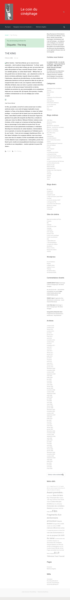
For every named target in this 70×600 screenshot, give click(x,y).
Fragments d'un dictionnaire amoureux (54, 518)
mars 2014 (49, 336)
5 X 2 (57, 486)
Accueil (6, 35)
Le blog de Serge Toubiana (54, 156)
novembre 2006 (51, 432)
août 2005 (49, 459)
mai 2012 (49, 343)
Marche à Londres (51, 205)
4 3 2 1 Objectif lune (51, 486)
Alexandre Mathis (51, 122)
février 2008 (50, 406)
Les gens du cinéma (52, 244)
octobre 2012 (50, 342)
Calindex (49, 224)
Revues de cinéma (51, 249)
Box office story (51, 132)
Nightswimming (51, 168)
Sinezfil (49, 175)
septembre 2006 (51, 436)
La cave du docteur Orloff (53, 200)
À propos (8, 27)
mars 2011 (49, 350)
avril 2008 (49, 402)
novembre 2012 (51, 340)
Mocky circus (59, 548)
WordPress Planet (51, 272)
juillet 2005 (49, 461)
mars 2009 (49, 384)
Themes (49, 269)
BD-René (49, 189)
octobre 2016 (50, 327)
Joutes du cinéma (51, 526)
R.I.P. (48, 108)
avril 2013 (49, 338)
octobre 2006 (50, 434)
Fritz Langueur (50, 148)
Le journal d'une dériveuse (54, 203)
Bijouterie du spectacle (53, 125)
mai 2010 (49, 359)
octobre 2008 (50, 391)
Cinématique (50, 136)
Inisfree (49, 150)
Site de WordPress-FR (52, 584)
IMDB (62, 523)
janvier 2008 (50, 407)
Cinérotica (55, 499)
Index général (50, 101)
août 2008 (49, 395)
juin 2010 (49, 358)
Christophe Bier (54, 497)
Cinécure (49, 134)
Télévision (49, 110)
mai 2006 (49, 443)
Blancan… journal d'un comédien (55, 127)
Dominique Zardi (57, 508)
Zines (48, 179)
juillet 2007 (49, 418)
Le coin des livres (51, 104)
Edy (62, 508)
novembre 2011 (51, 345)
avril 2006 (49, 445)
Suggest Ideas (51, 265)
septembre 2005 (51, 457)
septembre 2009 (51, 374)
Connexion (49, 579)
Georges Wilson (57, 523)
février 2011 (50, 352)
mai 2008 (49, 400)
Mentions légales (41, 27)
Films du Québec (51, 145)
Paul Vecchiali (60, 550)
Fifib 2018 (49, 511)
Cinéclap (49, 228)
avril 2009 (49, 382)
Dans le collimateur (57, 504)
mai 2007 (49, 422)
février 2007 (50, 427)
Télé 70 (48, 177)
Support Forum (51, 267)
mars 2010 (49, 363)
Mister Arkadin (51, 166)
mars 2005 (49, 468)
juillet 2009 (49, 377)
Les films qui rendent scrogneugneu (55, 545)
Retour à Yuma (50, 248)
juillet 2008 (49, 397)
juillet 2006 (49, 440)
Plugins (49, 263)
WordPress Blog (51, 270)
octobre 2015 (50, 331)
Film (15, 151)
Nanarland (49, 246)
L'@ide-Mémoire (51, 240)
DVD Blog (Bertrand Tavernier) (54, 143)
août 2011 (49, 347)
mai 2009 (49, 381)
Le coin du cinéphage (29, 11)
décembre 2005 (51, 452)
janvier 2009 (50, 388)
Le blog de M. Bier (51, 154)
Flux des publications (52, 581)
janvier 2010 (50, 366)
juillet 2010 (49, 356)
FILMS (8, 151)
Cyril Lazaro (50, 193)
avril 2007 (49, 424)
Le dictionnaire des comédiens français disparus (54, 542)
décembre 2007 (51, 409)
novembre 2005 (51, 454)
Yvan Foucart (59, 556)
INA (48, 239)
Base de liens (50, 92)
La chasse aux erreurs (52, 152)
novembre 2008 (51, 390)
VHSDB (49, 251)
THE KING (10, 53)
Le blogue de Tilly (51, 202)
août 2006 (49, 438)
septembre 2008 (51, 393)
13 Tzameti (61, 486)
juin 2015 (49, 333)
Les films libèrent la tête (53, 163)
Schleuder (49, 209)
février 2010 (50, 365)
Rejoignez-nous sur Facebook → (23, 27)
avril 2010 (49, 361)
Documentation (51, 261)
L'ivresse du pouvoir (52, 530)
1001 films (49, 120)
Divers (48, 94)
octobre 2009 (50, 372)
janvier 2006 (50, 450)
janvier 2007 (50, 429)
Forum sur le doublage (53, 235)
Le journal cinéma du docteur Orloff (54, 158)
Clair (59, 499)
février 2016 (50, 329)
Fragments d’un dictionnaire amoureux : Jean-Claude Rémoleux (56, 299)
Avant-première (54, 492)
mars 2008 (49, 404)
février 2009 (50, 386)
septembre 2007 (51, 415)
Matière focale (50, 165)
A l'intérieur (57, 490)
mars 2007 (49, 425)
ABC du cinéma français (52, 488)
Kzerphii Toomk (51, 194)
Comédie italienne (51, 138)
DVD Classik (50, 232)
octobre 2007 (50, 413)
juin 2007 (49, 420)
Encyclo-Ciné (50, 233)
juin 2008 (49, 399)
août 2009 (49, 375)
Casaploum (50, 191)
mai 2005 (49, 465)
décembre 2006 (51, 431)
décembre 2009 (51, 368)
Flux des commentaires (53, 582)
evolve (23, 591)
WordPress (45, 591)
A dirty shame (61, 488)
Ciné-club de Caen (51, 226)
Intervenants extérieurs (53, 102)
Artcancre (49, 123)
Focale (48, 147)
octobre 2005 (50, 456)
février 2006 (50, 449)
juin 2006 (49, 441)
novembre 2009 (51, 370)
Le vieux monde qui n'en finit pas (55, 161)
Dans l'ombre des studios (53, 140)
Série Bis (49, 173)
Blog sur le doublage (52, 129)
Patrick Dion (50, 207)
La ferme (60, 530)
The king (19, 151)
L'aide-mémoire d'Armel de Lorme (55, 527)
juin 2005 (49, 463)
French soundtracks (52, 237)
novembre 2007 (51, 411)
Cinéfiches (49, 230)
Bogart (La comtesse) (52, 131)
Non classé (50, 106)
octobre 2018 (50, 325)
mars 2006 (49, 447)
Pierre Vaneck (50, 553)
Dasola (49, 141)
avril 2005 (49, 466)
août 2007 (49, 416)
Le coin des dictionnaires (55, 531)
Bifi (47, 223)
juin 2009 (49, 379)
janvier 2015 (50, 334)
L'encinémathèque (52, 242)
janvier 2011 (50, 354)
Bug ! (48, 497)
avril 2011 (49, 349)
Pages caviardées (51, 550)
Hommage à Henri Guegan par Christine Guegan (56, 284)
